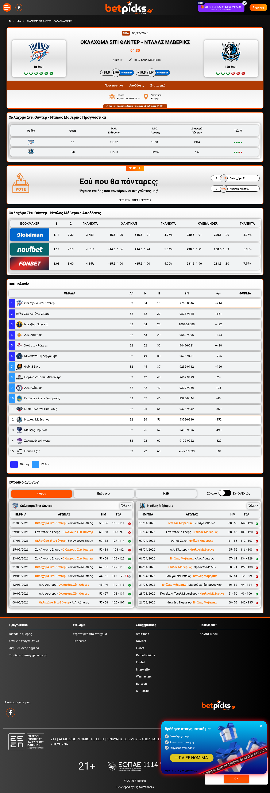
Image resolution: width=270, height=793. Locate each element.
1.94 (142, 249)
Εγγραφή (258, 7)
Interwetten (143, 669)
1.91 (142, 234)
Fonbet (140, 662)
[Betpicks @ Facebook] (18, 7)
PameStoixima (145, 655)
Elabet (140, 648)
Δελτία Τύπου (209, 634)
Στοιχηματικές (146, 625)
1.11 (56, 234)
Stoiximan (142, 634)
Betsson (141, 684)
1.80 (221, 263)
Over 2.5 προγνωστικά (24, 641)
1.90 (115, 234)
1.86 (115, 249)
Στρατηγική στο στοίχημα (90, 634)
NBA (19, 21)
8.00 (71, 263)
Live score (79, 641)
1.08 (56, 263)
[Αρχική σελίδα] (9, 21)
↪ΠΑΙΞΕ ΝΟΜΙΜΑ (192, 758)
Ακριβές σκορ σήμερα (24, 648)
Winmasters (144, 676)
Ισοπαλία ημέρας (20, 634)
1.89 (221, 249)
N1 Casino (143, 691)
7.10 (71, 249)
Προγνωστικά (18, 625)
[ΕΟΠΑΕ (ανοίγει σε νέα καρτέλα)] (149, 766)
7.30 (71, 234)
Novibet (141, 641)
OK (236, 779)
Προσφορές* (208, 625)
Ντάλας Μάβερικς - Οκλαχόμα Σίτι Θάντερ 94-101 (140, 106)
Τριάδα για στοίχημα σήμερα (28, 655)
